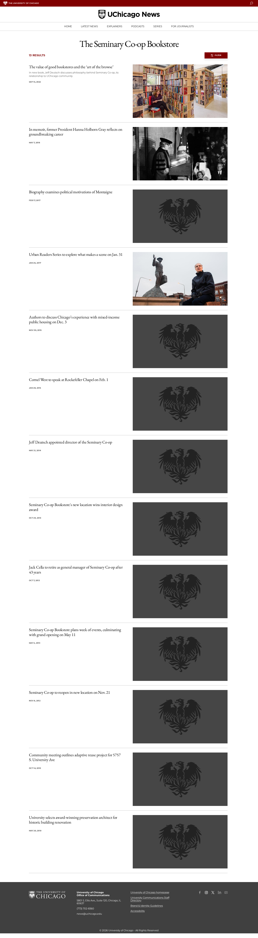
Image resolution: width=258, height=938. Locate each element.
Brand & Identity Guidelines (146, 905)
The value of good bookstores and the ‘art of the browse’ (71, 66)
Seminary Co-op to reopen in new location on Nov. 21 (69, 692)
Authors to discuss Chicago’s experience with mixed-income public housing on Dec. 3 (74, 319)
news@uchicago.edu (89, 913)
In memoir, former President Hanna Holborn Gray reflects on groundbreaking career (75, 132)
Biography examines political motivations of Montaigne (70, 192)
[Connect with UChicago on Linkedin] (219, 893)
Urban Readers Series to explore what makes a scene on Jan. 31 (76, 254)
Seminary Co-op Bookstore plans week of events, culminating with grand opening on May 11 (75, 632)
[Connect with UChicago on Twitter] (213, 893)
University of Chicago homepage (149, 892)
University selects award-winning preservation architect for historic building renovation (73, 820)
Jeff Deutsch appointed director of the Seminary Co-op (70, 442)
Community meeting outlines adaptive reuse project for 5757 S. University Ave (74, 757)
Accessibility (137, 911)
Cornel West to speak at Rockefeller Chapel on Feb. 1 (68, 379)
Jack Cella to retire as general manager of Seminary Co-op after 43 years (76, 570)
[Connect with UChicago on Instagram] (206, 893)
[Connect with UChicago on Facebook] (200, 893)
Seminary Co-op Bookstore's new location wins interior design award (76, 507)
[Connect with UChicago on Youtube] (226, 893)
